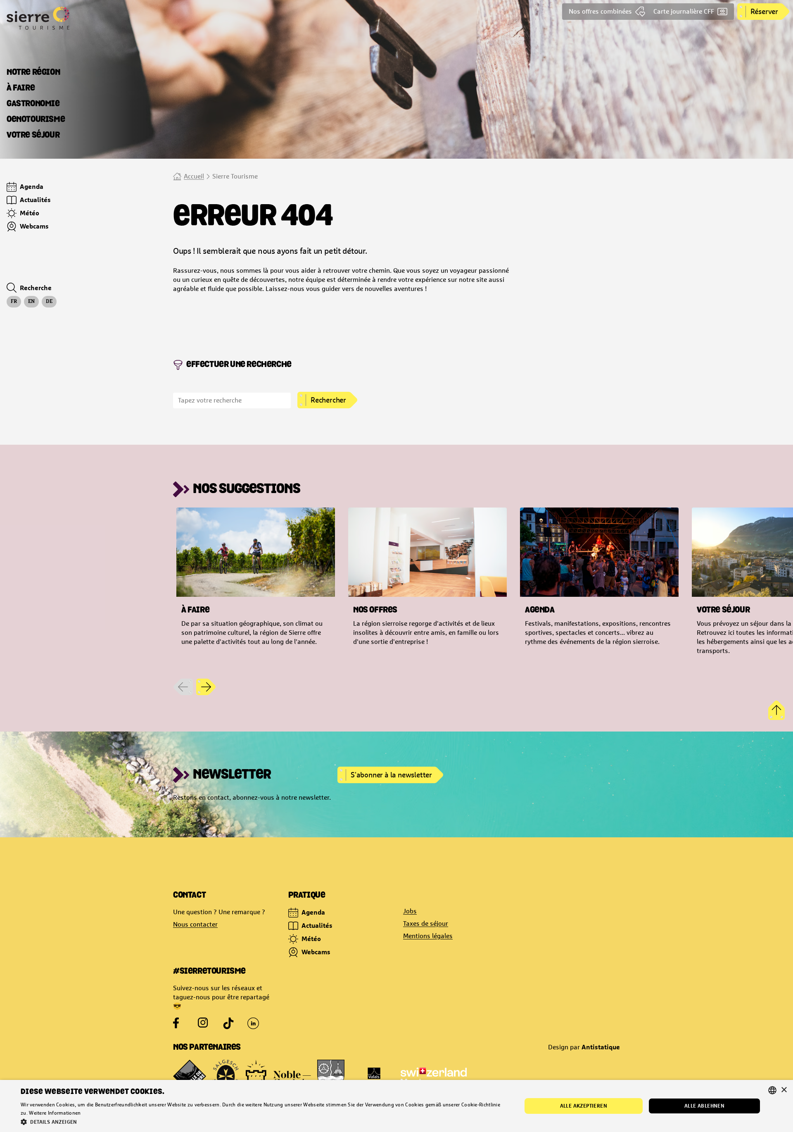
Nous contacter (195, 924)
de (49, 301)
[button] (264, 1122)
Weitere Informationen (55, 1113)
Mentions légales (428, 936)
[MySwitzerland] (434, 1076)
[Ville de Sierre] (189, 1076)
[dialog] (396, 1106)
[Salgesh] (225, 1076)
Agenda (313, 912)
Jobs (410, 911)
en (31, 301)
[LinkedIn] (253, 1023)
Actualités (317, 925)
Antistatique (601, 1047)
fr (14, 301)
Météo (311, 938)
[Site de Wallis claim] (374, 1076)
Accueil (194, 176)
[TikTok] (228, 1023)
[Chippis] (330, 1076)
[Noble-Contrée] (278, 1076)
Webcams (316, 952)
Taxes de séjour (425, 923)
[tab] (33, 72)
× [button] (784, 1090)
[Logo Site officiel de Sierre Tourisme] (69, 18)
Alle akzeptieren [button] (583, 1106)
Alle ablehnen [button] (704, 1106)
